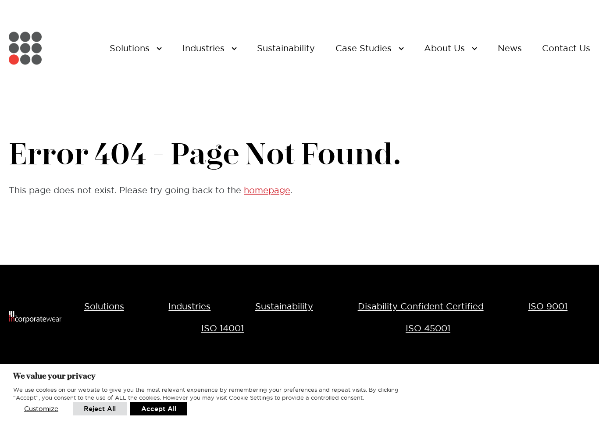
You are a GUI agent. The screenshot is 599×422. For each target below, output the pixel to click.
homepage (267, 190)
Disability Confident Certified (421, 306)
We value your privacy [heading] (54, 375)
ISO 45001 (428, 328)
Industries (189, 306)
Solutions (104, 306)
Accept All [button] (158, 408)
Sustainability (284, 306)
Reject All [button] (100, 408)
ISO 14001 (222, 328)
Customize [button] (41, 408)
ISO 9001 (547, 306)
